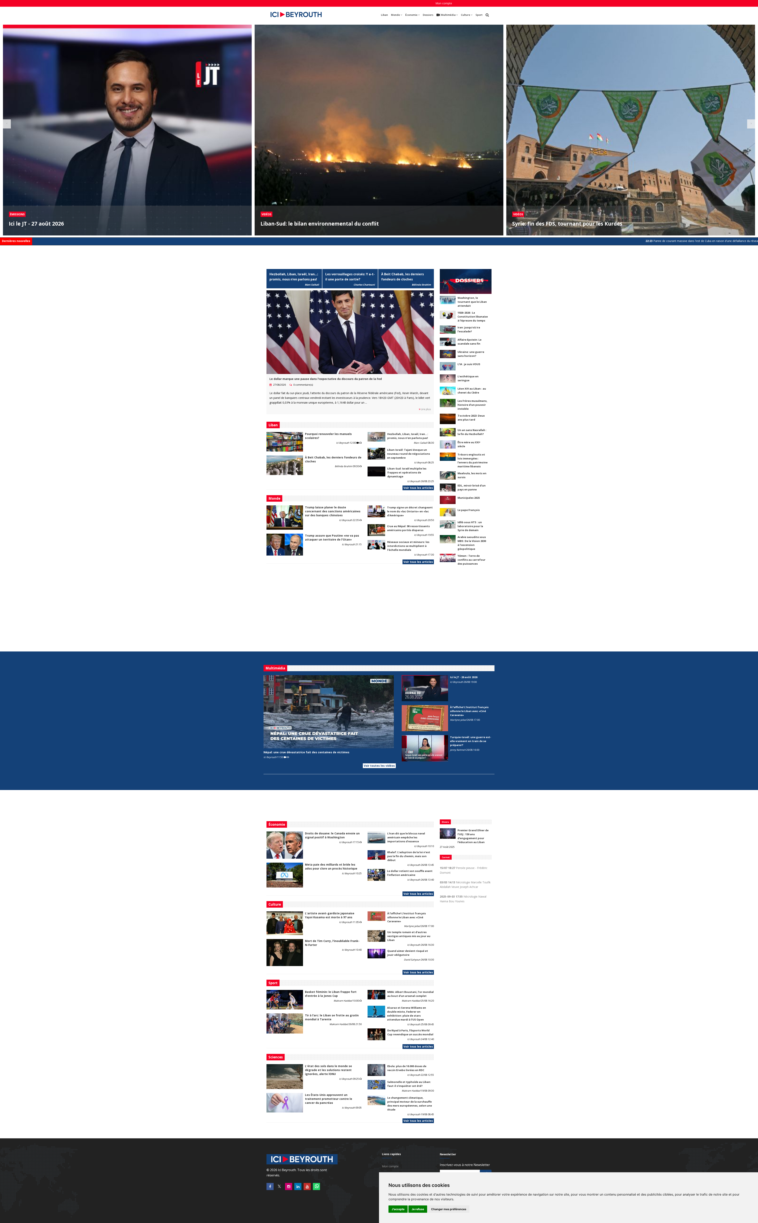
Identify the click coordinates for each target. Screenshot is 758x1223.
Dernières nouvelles (16, 241)
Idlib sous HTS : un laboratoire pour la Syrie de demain (470, 526)
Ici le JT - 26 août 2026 (463, 677)
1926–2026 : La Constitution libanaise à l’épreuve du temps (473, 316)
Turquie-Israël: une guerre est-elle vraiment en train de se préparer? (470, 741)
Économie (411, 15)
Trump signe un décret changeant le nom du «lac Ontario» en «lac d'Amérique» (410, 511)
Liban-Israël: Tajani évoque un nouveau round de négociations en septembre (408, 453)
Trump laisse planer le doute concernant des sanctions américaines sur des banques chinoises (332, 511)
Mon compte (443, 3)
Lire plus (425, 409)
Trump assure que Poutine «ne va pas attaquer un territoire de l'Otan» (332, 537)
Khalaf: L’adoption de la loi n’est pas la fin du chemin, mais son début (408, 856)
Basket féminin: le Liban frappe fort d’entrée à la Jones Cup (330, 994)
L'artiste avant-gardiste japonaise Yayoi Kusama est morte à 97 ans (329, 915)
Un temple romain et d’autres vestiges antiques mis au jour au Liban (408, 936)
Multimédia (448, 15)
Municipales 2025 (469, 498)
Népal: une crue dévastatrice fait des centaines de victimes (306, 752)
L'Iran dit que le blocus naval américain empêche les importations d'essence (406, 837)
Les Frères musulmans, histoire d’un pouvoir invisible (472, 404)
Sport (479, 15)
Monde (395, 15)
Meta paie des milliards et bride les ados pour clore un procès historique (331, 866)
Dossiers (428, 15)
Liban (384, 15)
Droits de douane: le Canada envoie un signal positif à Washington (332, 835)
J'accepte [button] (398, 1209)
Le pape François (469, 510)
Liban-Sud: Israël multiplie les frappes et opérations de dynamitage (406, 472)
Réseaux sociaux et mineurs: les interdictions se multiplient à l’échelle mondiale (408, 546)
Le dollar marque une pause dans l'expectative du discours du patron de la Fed (325, 379)
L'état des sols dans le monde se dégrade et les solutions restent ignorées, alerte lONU (328, 1070)
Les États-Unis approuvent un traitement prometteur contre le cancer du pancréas (328, 1099)
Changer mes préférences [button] (448, 1209)
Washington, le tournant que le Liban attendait (472, 301)
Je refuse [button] (418, 1209)
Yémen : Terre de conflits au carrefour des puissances (471, 559)
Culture (465, 15)
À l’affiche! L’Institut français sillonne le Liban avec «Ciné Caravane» (469, 711)
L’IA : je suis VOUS (469, 364)
